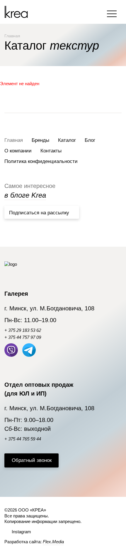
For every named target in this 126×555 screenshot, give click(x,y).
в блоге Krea (25, 195)
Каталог (67, 140)
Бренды (40, 140)
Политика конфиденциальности (41, 161)
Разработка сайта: (34, 541)
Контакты (51, 151)
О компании (18, 151)
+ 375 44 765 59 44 (22, 438)
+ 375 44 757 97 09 (22, 337)
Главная (13, 140)
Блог (90, 140)
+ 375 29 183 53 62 (22, 330)
